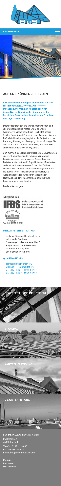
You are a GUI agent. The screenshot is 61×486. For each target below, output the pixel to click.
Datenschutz (9, 466)
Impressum (8, 463)
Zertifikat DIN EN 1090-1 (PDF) (21, 270)
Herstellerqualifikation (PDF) (20, 263)
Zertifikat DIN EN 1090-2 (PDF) (21, 273)
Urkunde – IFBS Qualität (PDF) (21, 267)
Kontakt (7, 460)
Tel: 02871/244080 (10, 31)
